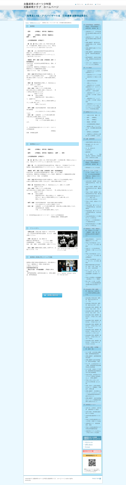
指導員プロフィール (35, 22)
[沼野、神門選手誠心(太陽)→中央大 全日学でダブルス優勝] (67, 247)
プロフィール (80, 4)
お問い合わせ (90, 4)
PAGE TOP (95, 478)
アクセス (99, 4)
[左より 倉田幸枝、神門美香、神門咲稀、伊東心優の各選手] (67, 271)
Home (27, 22)
